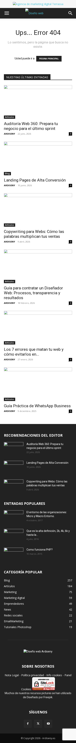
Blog (7, 173)
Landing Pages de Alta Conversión (35, 180)
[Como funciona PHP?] (13, 554)
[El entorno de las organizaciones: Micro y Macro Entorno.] (13, 517)
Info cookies (54, 675)
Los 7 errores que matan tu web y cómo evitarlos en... (34, 352)
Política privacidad (32, 675)
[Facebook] (28, 724)
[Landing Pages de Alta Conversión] (38, 158)
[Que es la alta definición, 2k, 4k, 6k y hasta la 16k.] (13, 536)
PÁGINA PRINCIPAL (49, 58)
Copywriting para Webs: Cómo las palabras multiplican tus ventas (34, 234)
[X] (38, 724)
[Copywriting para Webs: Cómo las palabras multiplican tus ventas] (38, 210)
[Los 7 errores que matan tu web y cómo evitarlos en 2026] (38, 328)
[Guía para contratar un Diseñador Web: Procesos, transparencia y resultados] (38, 266)
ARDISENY (9, 133)
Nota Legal (12, 675)
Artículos (9, 117)
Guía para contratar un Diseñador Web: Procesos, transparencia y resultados (33, 293)
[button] (6, 13)
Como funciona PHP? (40, 549)
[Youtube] (48, 724)
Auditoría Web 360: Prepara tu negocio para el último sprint (31, 126)
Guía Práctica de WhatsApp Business (37, 406)
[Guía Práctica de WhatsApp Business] (38, 384)
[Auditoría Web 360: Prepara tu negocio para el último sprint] (38, 102)
